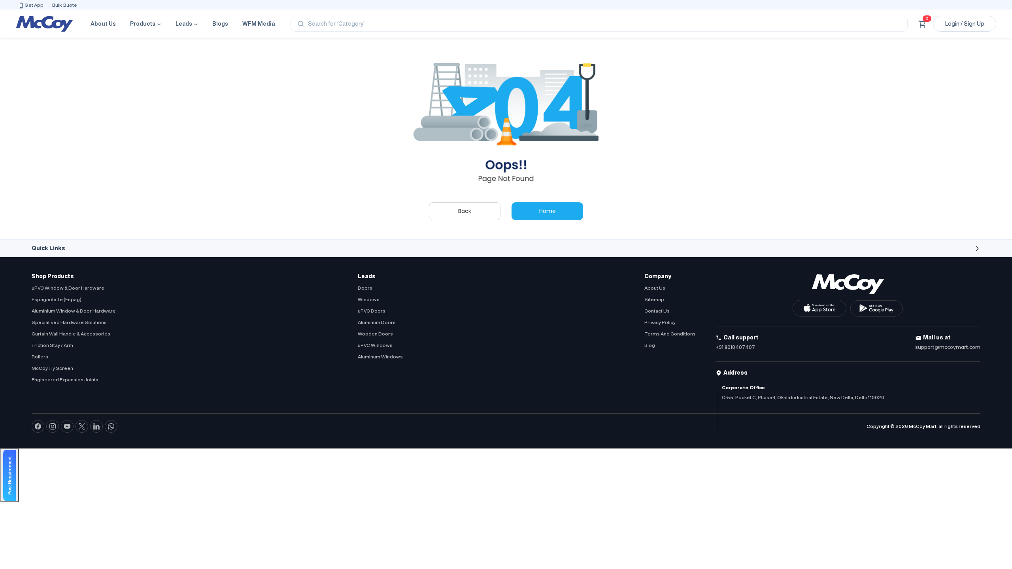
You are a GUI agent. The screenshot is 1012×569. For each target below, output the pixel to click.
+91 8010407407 (735, 347)
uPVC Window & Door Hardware (68, 287)
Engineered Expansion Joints (65, 379)
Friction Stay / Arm (52, 345)
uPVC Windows (375, 345)
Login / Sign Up (964, 23)
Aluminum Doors (377, 322)
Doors (365, 287)
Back (464, 211)
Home (547, 211)
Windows (369, 299)
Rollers (40, 356)
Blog (649, 345)
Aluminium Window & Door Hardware (74, 310)
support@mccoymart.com (947, 347)
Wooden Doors (375, 333)
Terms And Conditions (670, 333)
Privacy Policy (660, 322)
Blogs (220, 23)
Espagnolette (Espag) (56, 299)
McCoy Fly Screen (52, 368)
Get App (34, 5)
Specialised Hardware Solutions (69, 322)
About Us (103, 23)
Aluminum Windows (380, 356)
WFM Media (258, 23)
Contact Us (657, 310)
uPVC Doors (371, 310)
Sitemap (654, 299)
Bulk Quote (64, 5)
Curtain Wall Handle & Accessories (71, 333)
